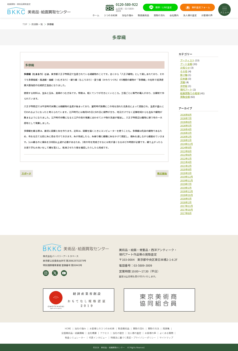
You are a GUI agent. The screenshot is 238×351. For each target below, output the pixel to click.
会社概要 (92, 333)
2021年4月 (186, 162)
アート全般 (186, 64)
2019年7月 (186, 184)
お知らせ (185, 67)
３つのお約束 (110, 15)
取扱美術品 (143, 15)
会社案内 (174, 15)
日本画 (183, 78)
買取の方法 (153, 328)
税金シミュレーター (75, 337)
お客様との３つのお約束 (102, 328)
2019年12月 (186, 176)
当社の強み (127, 15)
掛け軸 (183, 75)
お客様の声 (207, 15)
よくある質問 (166, 333)
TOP (25, 24)
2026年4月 (186, 129)
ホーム (95, 15)
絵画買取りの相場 (190, 93)
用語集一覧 (37, 24)
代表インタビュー (98, 337)
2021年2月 (186, 165)
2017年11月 (186, 206)
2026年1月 (186, 140)
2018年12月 (186, 191)
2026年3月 (186, 133)
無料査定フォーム (201, 7)
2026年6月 (186, 122)
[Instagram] (46, 273)
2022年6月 (186, 154)
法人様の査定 (190, 15)
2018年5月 (186, 198)
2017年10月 (186, 209)
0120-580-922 (127, 4)
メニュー (224, 12)
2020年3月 (186, 173)
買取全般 (185, 97)
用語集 (166, 328)
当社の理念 (118, 333)
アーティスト (187, 60)
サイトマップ (166, 337)
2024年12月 (186, 144)
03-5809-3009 (143, 265)
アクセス (104, 333)
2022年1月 (186, 158)
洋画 (182, 82)
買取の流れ (159, 15)
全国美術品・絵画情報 (72, 333)
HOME (68, 328)
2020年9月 (186, 169)
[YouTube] (64, 273)
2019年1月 (186, 187)
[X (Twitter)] (55, 273)
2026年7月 (186, 118)
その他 (183, 71)
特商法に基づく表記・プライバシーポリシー (133, 337)
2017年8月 (186, 213)
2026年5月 (186, 125)
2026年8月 (186, 114)
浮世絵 (183, 86)
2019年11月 (186, 180)
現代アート (186, 89)
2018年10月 (186, 195)
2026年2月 (186, 136)
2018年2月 (186, 202)
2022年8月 (186, 151)
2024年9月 (186, 147)
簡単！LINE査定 (163, 7)
